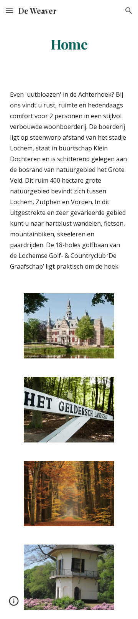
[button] (9, 10)
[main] (69, 44)
